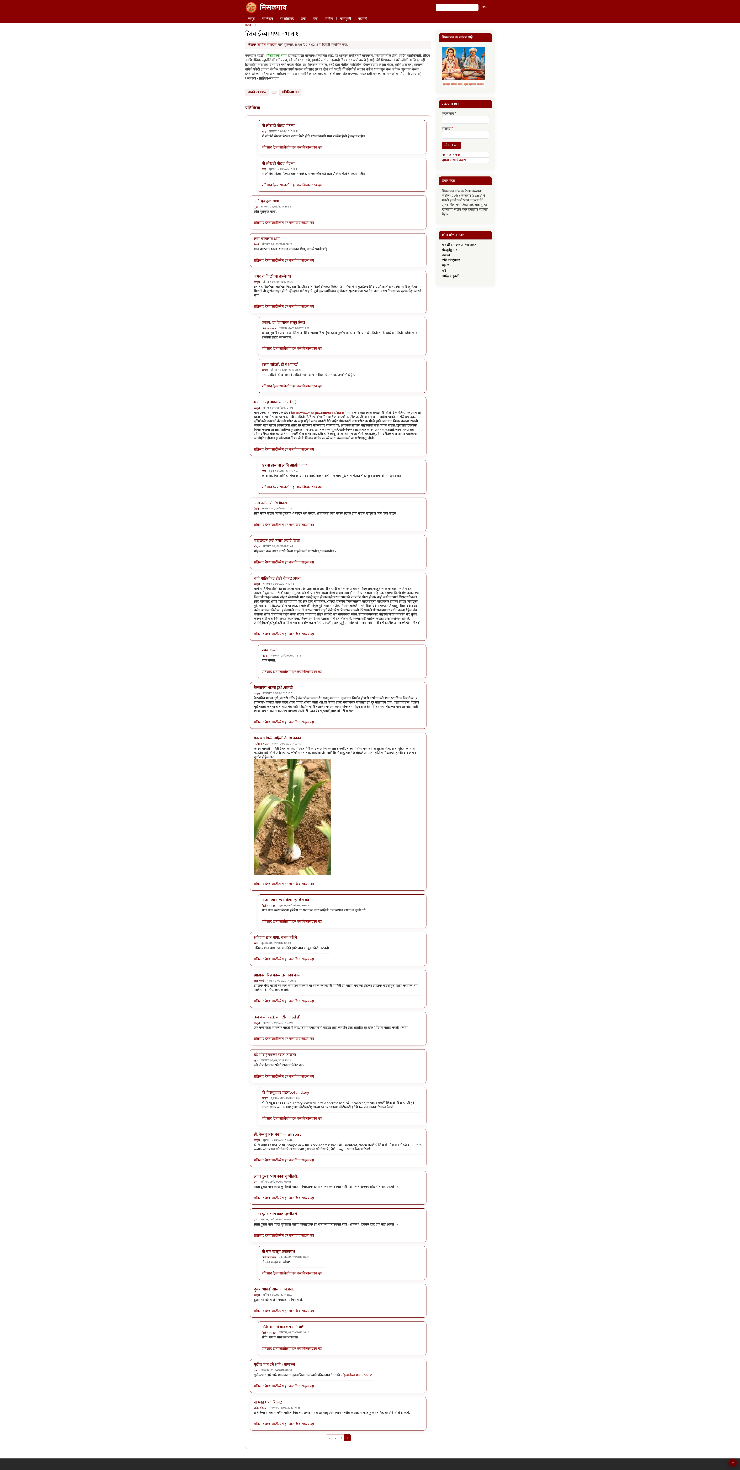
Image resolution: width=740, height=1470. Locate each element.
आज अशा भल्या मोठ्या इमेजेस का (285, 900)
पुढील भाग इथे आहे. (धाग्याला (274, 1364)
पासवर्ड (446, 129)
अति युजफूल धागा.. (267, 201)
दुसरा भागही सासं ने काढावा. (274, 1289)
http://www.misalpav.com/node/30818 (318, 413)
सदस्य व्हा (315, 147)
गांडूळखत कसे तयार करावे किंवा (277, 540)
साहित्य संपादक (267, 44)
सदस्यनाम (448, 114)
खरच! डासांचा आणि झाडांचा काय (285, 465)
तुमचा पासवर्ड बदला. (454, 160)
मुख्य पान (250, 25)
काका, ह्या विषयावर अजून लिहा (283, 322)
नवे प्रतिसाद (287, 18)
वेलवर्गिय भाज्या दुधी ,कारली (273, 687)
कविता (329, 18)
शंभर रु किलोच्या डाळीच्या (272, 276)
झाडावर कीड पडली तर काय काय (277, 975)
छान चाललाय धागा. (267, 239)
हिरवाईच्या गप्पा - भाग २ (357, 1375)
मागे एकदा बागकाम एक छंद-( (275, 402)
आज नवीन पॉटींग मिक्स (270, 503)
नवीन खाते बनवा (452, 155)
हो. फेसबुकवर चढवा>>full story (285, 1092)
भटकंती (362, 18)
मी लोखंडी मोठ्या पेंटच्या (278, 126)
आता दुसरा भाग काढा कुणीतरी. (276, 1176)
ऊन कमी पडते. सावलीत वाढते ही (277, 1017)
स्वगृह (251, 18)
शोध (485, 7)
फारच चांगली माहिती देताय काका (277, 738)
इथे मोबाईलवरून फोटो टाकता (275, 1055)
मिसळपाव (273, 7)
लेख (303, 18)
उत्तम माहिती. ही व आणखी (280, 364)
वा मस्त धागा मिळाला (268, 1402)
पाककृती (345, 18)
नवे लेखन (267, 18)
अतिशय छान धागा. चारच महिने (275, 937)
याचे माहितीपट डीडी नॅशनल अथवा (277, 578)
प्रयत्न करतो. (270, 650)
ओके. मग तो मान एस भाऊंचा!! (283, 1327)
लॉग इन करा (294, 147)
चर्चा (315, 18)
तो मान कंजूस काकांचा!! (278, 1251)
